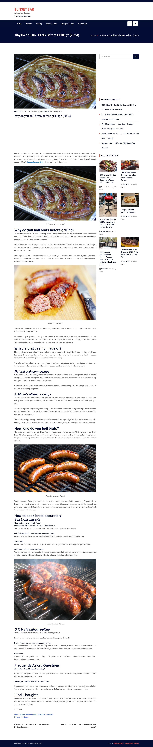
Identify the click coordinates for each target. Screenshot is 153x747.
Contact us (82, 24)
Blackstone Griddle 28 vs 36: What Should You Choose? (118, 145)
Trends (29, 24)
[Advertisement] (55, 135)
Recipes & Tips (68, 24)
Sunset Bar (24, 9)
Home (93, 35)
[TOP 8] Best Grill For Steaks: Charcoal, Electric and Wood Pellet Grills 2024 (119, 107)
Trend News (118, 743)
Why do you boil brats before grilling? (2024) (119, 35)
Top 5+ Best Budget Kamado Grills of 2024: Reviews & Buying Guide (117, 117)
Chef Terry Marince (30, 111)
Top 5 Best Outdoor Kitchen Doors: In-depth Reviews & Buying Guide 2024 (117, 126)
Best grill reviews (21, 717)
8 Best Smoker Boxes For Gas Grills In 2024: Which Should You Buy (120, 136)
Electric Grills (51, 24)
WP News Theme (132, 743)
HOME (19, 24)
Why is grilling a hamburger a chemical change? (33, 714)
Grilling (39, 24)
